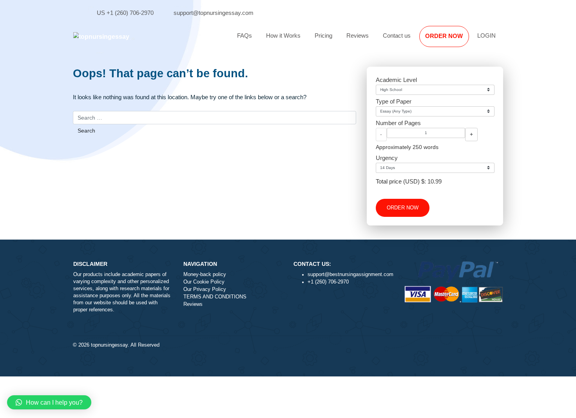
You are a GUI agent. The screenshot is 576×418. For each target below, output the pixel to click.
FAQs (244, 35)
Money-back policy (204, 274)
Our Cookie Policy (204, 282)
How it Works (283, 35)
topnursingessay (109, 345)
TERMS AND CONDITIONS (214, 297)
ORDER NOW (444, 36)
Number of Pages (398, 123)
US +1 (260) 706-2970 (125, 12)
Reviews (357, 35)
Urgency (387, 157)
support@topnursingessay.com (214, 12)
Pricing (323, 35)
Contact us (397, 35)
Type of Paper (393, 101)
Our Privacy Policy (204, 289)
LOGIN (486, 35)
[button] (49, 402)
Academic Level (396, 79)
